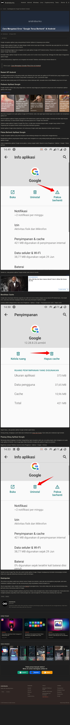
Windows (36, 2)
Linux (41, 2)
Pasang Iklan (60, 694)
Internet (29, 2)
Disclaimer (59, 692)
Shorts (63, 2)
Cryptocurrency (49, 2)
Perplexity (36, 672)
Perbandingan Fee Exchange (46, 694)
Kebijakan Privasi (61, 690)
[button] (35, 38)
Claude (48, 672)
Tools (57, 2)
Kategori (30, 685)
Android (23, 2)
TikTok (3, 691)
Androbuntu (9, 2)
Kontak (58, 696)
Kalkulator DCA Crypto (47, 691)
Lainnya (59, 685)
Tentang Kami (60, 688)
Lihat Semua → (45, 696)
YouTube (8, 691)
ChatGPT (24, 672)
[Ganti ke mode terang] (68, 3)
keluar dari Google (37, 433)
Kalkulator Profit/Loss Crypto (47, 689)
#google (7, 596)
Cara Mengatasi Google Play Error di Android (26, 65)
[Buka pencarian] (66, 3)
